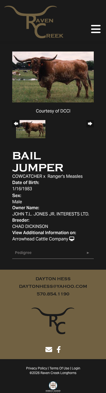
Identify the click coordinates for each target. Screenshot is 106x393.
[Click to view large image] (53, 77)
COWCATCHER (27, 176)
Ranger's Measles (65, 176)
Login (76, 368)
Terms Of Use (59, 368)
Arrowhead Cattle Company (40, 239)
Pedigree (23, 253)
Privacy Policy (36, 368)
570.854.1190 (53, 294)
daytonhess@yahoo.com (53, 286)
